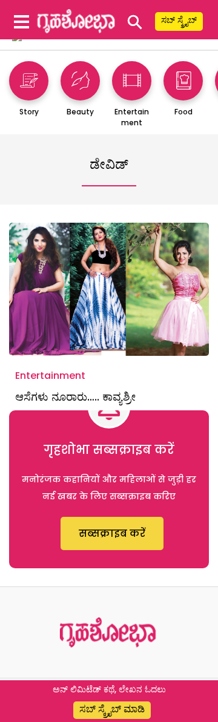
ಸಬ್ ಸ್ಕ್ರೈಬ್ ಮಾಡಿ (112, 709)
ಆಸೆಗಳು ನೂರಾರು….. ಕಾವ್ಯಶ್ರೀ (78, 396)
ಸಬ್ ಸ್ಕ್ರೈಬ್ (179, 20)
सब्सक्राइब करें (112, 533)
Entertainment (50, 375)
